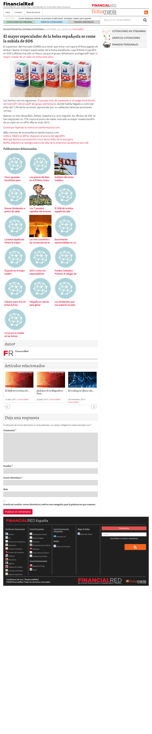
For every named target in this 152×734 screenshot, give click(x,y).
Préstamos (12, 560)
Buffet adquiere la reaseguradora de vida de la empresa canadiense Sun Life (45, 142)
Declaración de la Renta (41, 545)
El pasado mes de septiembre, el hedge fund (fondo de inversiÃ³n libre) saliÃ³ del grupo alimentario (49, 102)
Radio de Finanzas (63, 546)
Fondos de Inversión (16, 552)
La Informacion (27, 29)
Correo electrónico (13, 477)
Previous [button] (7, 408)
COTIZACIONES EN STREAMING (19, 22)
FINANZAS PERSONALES (84, 22)
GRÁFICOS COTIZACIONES (51, 22)
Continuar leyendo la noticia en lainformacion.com (31, 127)
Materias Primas (38, 566)
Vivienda (35, 542)
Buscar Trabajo (38, 538)
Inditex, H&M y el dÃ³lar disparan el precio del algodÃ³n (34, 136)
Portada (39, 29)
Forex (34, 570)
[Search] (145, 19)
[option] (19, 387)
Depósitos (12, 545)
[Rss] (146, 12)
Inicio (8, 12)
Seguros (11, 563)
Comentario (9, 430)
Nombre (8, 466)
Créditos (11, 556)
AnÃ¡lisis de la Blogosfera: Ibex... (50, 392)
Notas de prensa (33, 12)
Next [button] (93, 408)
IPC (9, 538)
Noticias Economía (39, 534)
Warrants (35, 549)
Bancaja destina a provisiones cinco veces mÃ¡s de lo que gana (38, 139)
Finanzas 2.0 (61, 536)
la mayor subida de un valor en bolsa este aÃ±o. (50, 55)
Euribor (11, 534)
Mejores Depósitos (15, 574)
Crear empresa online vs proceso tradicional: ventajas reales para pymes (55, 18)
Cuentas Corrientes (15, 571)
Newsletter (124, 528)
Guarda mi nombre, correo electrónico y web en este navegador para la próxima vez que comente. (49, 504)
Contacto (18, 12)
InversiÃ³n (14, 29)
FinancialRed (18, 4)
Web (5, 489)
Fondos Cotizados (15, 549)
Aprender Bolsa (86, 534)
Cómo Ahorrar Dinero (40, 553)
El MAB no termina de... (17, 390)
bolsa (6, 29)
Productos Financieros (16, 542)
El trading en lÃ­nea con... (81, 390)
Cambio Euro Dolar (39, 556)
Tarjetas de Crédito (15, 567)
